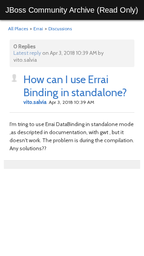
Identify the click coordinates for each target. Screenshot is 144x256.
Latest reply (27, 52)
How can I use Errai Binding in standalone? (75, 86)
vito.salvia (34, 102)
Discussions (60, 28)
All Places (18, 28)
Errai (38, 28)
